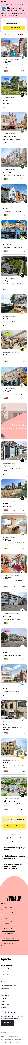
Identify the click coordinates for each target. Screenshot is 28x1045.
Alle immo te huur (8, 908)
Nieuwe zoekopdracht (14, 27)
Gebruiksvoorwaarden (13, 1036)
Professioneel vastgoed (10, 938)
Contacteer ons (5, 1004)
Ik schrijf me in (7, 1023)
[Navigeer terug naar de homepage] (4, 2)
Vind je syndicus (8, 944)
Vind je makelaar (8, 933)
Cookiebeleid (19, 1040)
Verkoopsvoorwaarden (7, 1040)
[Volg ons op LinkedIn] (8, 1012)
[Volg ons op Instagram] (2, 1012)
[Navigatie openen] (26, 2)
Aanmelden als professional (8, 985)
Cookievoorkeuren (15, 1043)
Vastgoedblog (8, 918)
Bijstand (3, 1001)
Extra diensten (5, 1007)
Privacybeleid (5, 1043)
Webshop (6, 923)
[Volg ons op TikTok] (15, 1012)
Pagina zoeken (5, 988)
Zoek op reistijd (8, 913)
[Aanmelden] (22, 2)
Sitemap (3, 1036)
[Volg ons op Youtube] (12, 1012)
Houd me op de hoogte (14, 826)
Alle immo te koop (9, 928)
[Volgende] (24, 837)
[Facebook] (5, 1012)
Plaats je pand (5, 969)
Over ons (3, 998)
